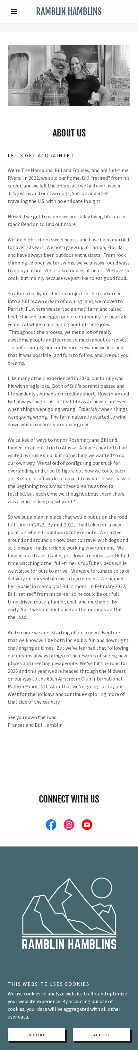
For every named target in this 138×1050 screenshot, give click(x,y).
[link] (69, 11)
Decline (36, 1034)
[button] (17, 11)
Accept (101, 1034)
